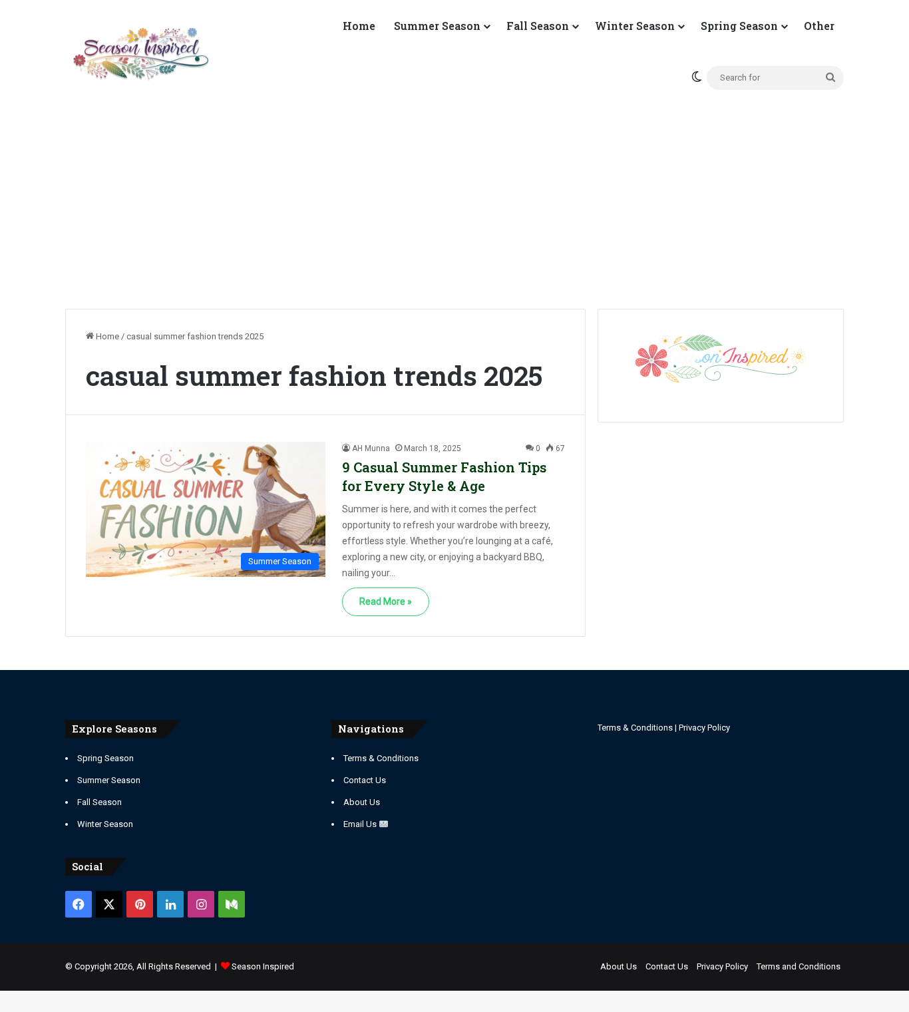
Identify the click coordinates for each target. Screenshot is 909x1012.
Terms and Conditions (798, 966)
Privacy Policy (704, 728)
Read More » (385, 601)
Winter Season (635, 26)
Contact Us (364, 780)
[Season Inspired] (140, 54)
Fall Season (537, 26)
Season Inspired (263, 966)
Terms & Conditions (381, 758)
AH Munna (371, 448)
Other (819, 26)
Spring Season (739, 26)
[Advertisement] (454, 195)
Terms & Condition (633, 728)
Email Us (361, 824)
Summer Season (437, 26)
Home (359, 26)
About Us (361, 802)
